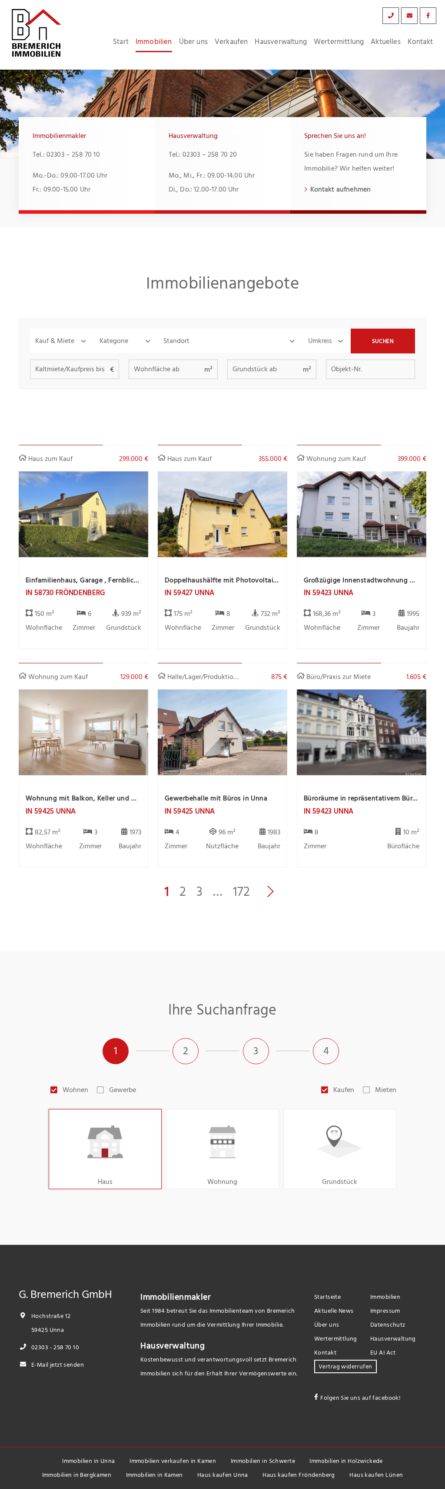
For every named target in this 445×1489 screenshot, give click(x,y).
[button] (62, 341)
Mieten (385, 1090)
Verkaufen (231, 42)
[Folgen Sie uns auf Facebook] (428, 15)
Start (121, 42)
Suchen (383, 341)
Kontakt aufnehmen (340, 189)
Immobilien (154, 42)
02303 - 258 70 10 (54, 1347)
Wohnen (75, 1090)
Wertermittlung (339, 42)
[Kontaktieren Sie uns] (390, 15)
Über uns (193, 42)
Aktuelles (386, 42)
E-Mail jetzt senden (57, 1365)
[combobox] (230, 341)
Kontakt (420, 42)
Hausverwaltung (280, 42)
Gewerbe (122, 1090)
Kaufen (343, 1090)
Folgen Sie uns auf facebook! (360, 1398)
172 (241, 891)
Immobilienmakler (175, 1297)
